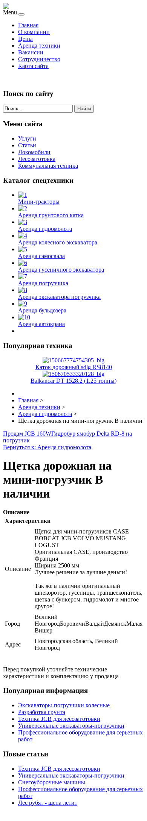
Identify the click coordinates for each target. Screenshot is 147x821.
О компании (34, 32)
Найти (84, 108)
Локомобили (34, 152)
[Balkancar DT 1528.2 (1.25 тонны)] (73, 374)
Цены (25, 39)
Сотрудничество (39, 59)
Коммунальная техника (48, 165)
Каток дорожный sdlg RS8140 (73, 367)
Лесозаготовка (36, 159)
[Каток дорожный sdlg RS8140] (73, 360)
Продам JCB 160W (27, 433)
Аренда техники (39, 45)
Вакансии (30, 52)
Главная (28, 25)
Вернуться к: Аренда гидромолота (47, 447)
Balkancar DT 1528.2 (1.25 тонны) (73, 380)
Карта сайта (33, 66)
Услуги (27, 138)
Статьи (27, 145)
